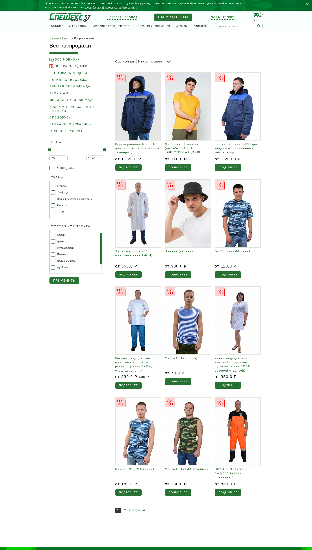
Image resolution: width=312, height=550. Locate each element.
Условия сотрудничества (110, 25)
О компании (78, 25)
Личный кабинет (223, 17)
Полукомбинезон (67, 260)
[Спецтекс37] (70, 17)
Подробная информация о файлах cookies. (111, 7)
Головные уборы (65, 131)
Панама (61, 254)
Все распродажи (71, 66)
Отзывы (182, 25)
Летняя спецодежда (69, 79)
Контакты (200, 25)
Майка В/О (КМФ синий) (134, 469)
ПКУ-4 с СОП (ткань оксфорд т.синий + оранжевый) (231, 473)
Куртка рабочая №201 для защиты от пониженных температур (236, 148)
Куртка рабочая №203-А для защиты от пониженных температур (138, 148)
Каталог (57, 25)
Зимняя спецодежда (69, 86)
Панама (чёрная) (179, 251)
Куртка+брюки (65, 247)
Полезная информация (152, 25)
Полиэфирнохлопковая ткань (74, 198)
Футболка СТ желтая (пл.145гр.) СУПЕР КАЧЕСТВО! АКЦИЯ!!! (182, 148)
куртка (60, 241)
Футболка (62, 267)
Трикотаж (58, 93)
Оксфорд (62, 192)
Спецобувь (60, 117)
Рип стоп (62, 205)
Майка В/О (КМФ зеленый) (186, 469)
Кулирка (62, 185)
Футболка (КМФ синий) (233, 251)
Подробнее (128, 167)
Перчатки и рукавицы (70, 124)
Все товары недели (68, 73)
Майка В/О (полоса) (181, 358)
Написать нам (173, 17)
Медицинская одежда (70, 100)
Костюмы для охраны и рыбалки (72, 108)
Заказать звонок (122, 17)
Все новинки (67, 59)
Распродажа (65, 168)
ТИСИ (60, 211)
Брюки (61, 234)
